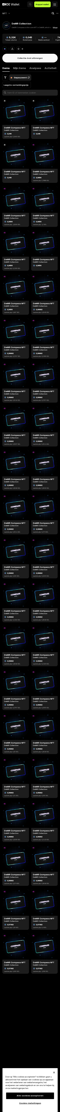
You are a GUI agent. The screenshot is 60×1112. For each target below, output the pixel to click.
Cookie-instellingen (30, 1103)
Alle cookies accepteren (30, 1096)
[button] (30, 4)
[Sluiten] (54, 1072)
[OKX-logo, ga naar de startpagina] (11, 4)
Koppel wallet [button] (42, 4)
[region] (30, 1090)
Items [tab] (6, 68)
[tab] (19, 68)
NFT (4, 13)
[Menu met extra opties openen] (55, 3)
